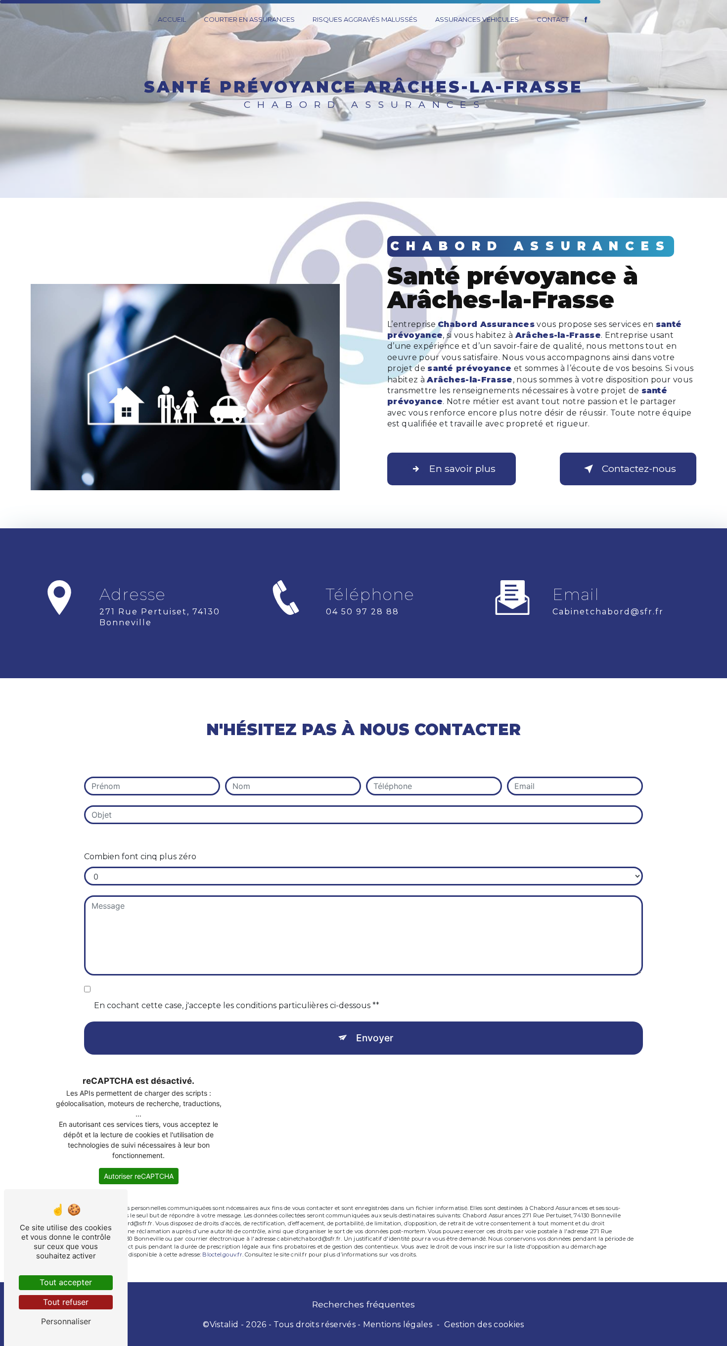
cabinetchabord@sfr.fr (608, 611)
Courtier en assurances (249, 19)
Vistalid (224, 1324)
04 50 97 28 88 (362, 611)
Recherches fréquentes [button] (363, 1304)
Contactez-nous (639, 468)
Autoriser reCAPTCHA (139, 1176)
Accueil (172, 19)
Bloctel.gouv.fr (222, 1254)
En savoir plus (462, 468)
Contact (553, 19)
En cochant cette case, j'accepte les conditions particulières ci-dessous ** (236, 1005)
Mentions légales (397, 1324)
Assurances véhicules (477, 19)
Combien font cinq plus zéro (140, 856)
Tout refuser (66, 1302)
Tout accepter (66, 1282)
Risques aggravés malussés (365, 19)
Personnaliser (66, 1321)
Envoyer (374, 1038)
